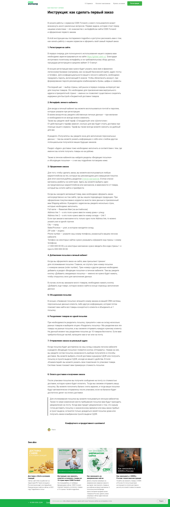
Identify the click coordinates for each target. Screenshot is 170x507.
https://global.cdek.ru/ (96, 56)
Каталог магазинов (103, 3)
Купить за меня (119, 3)
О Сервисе (89, 3)
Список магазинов (90, 179)
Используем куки (57, 501)
